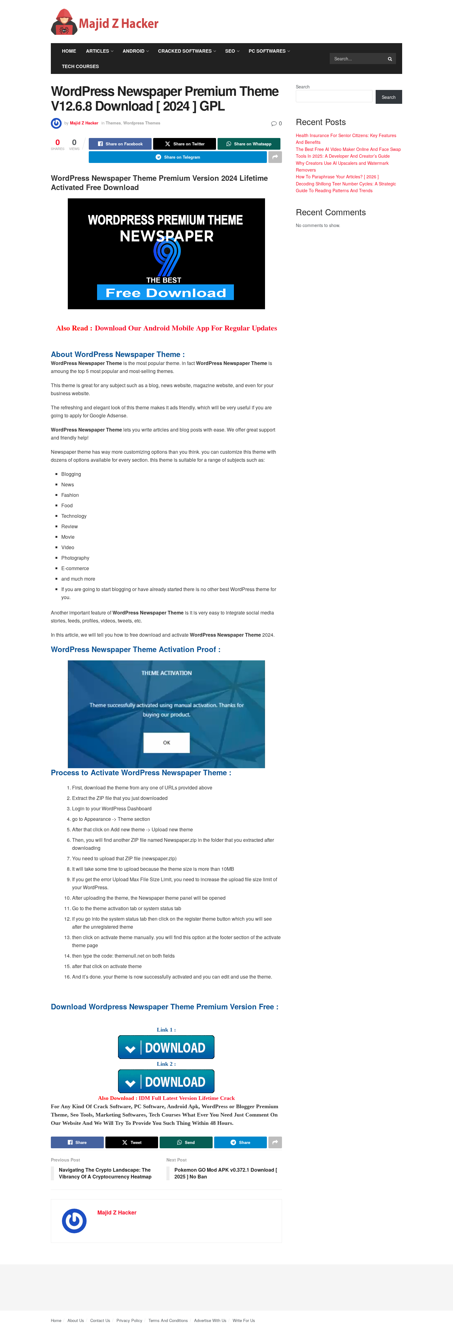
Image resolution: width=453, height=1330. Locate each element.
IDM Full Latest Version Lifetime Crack (187, 1098)
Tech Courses (80, 66)
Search (303, 86)
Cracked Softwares (185, 50)
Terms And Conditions (168, 1320)
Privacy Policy (129, 1320)
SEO (230, 50)
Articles (97, 50)
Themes (113, 123)
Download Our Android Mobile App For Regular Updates (186, 327)
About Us (75, 1320)
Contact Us (100, 1320)
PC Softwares (267, 50)
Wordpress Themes (141, 123)
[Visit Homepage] (105, 22)
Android (134, 50)
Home (69, 50)
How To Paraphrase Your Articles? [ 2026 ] (337, 176)
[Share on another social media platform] (275, 157)
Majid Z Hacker (84, 123)
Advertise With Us (210, 1320)
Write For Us (244, 1320)
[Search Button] (390, 58)
